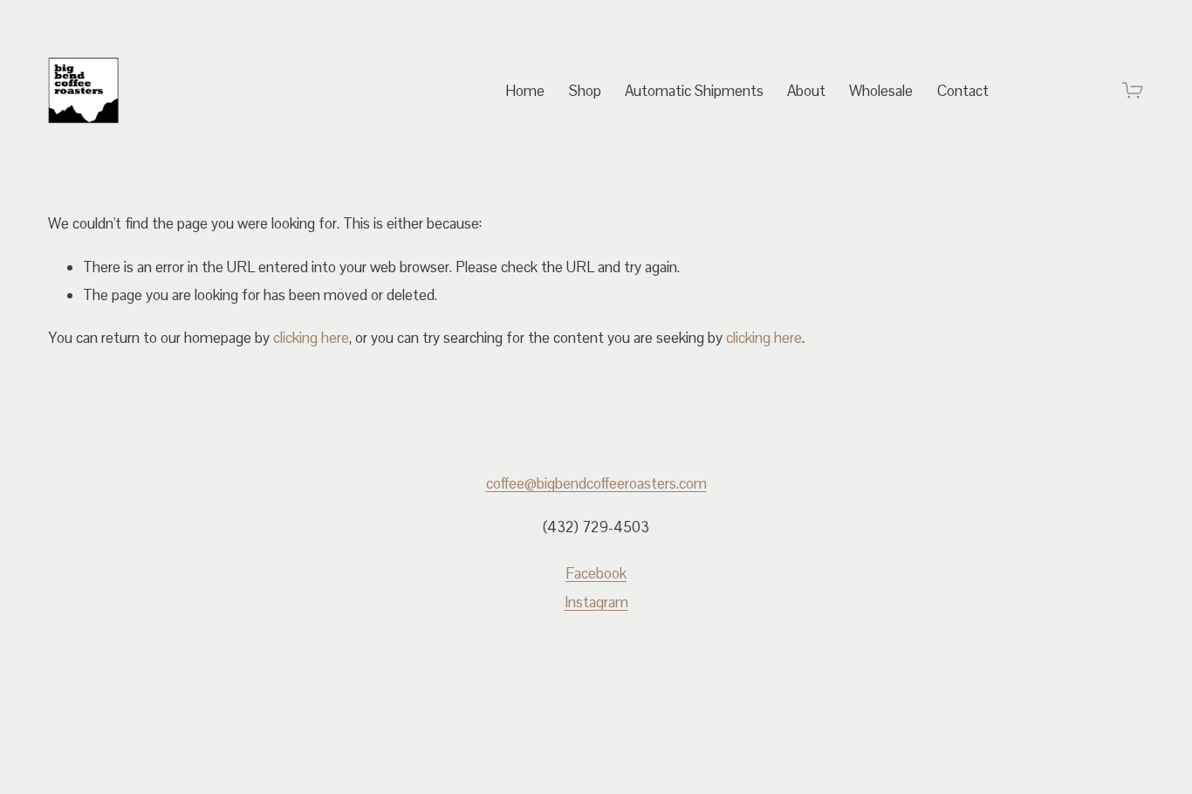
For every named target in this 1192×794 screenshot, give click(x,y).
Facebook (596, 573)
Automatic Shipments (694, 90)
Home (525, 90)
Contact (963, 90)
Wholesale (881, 90)
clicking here (311, 337)
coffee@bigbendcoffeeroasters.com (596, 483)
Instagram (596, 602)
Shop (585, 90)
